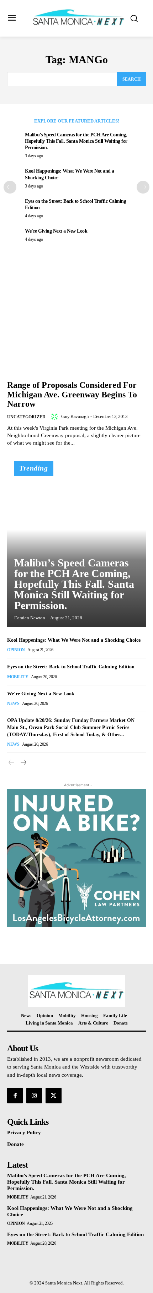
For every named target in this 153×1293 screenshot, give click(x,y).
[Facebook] (15, 1095)
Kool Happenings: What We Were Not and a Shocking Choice (74, 640)
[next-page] (143, 187)
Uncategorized (26, 416)
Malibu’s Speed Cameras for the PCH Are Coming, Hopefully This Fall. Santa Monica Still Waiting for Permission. (76, 141)
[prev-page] (10, 187)
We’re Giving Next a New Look (56, 231)
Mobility (17, 676)
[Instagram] (34, 1095)
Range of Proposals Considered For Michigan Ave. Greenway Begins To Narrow (72, 394)
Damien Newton (29, 617)
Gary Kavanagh (75, 416)
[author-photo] (55, 416)
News (13, 703)
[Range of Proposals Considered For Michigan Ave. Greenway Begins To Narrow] (76, 324)
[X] (53, 1095)
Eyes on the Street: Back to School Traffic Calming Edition (70, 666)
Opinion (16, 649)
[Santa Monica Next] (78, 17)
